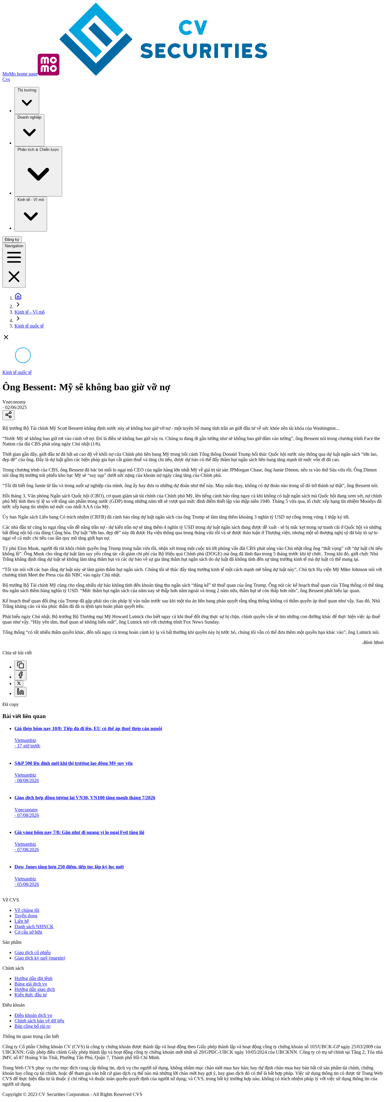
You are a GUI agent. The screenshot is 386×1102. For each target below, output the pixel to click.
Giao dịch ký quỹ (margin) (39, 957)
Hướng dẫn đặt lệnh (33, 978)
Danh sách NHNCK (34, 926)
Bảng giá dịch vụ (30, 983)
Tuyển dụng (25, 915)
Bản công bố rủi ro (32, 1026)
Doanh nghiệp (29, 117)
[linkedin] (20, 692)
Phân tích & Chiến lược (38, 149)
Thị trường (26, 90)
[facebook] (20, 675)
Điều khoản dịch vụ (33, 1015)
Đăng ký (12, 239)
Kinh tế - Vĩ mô (30, 199)
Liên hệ (21, 921)
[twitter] (18, 683)
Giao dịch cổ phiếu (32, 952)
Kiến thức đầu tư (30, 994)
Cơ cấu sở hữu (28, 931)
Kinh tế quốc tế (29, 325)
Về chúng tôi (26, 910)
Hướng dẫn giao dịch (34, 989)
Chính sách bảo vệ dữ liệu (39, 1020)
